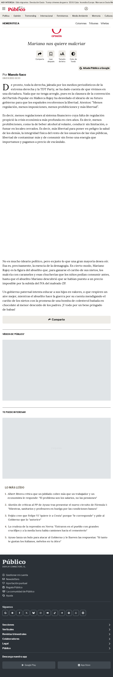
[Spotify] (69, 613)
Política (6, 16)
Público (14, 562)
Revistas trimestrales (14, 634)
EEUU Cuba (74, 2)
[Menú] (3, 8)
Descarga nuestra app (14, 656)
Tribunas (93, 23)
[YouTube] (48, 613)
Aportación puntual (16, 583)
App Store (85, 665)
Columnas (81, 23)
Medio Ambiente (80, 16)
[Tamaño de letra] (62, 53)
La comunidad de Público (20, 591)
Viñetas (105, 23)
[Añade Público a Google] (5, 613)
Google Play (30, 665)
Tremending (30, 16)
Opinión (17, 16)
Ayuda (9, 595)
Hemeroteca (11, 23)
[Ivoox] (83, 613)
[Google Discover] (12, 613)
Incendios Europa (87, 2)
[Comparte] (39, 53)
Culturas (109, 16)
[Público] (51, 9)
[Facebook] (19, 613)
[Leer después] (50, 53)
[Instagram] (41, 613)
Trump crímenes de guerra (57, 2)
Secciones (8, 624)
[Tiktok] (55, 613)
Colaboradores (10, 638)
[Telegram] (62, 613)
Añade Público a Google (96, 68)
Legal (5, 643)
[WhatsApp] (76, 613)
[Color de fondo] (73, 53)
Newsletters (12, 579)
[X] (26, 613)
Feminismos (62, 16)
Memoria (96, 16)
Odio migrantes (22, 2)
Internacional (46, 16)
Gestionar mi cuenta (17, 575)
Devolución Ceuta (37, 2)
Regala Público (14, 587)
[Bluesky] (33, 613)
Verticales (8, 629)
